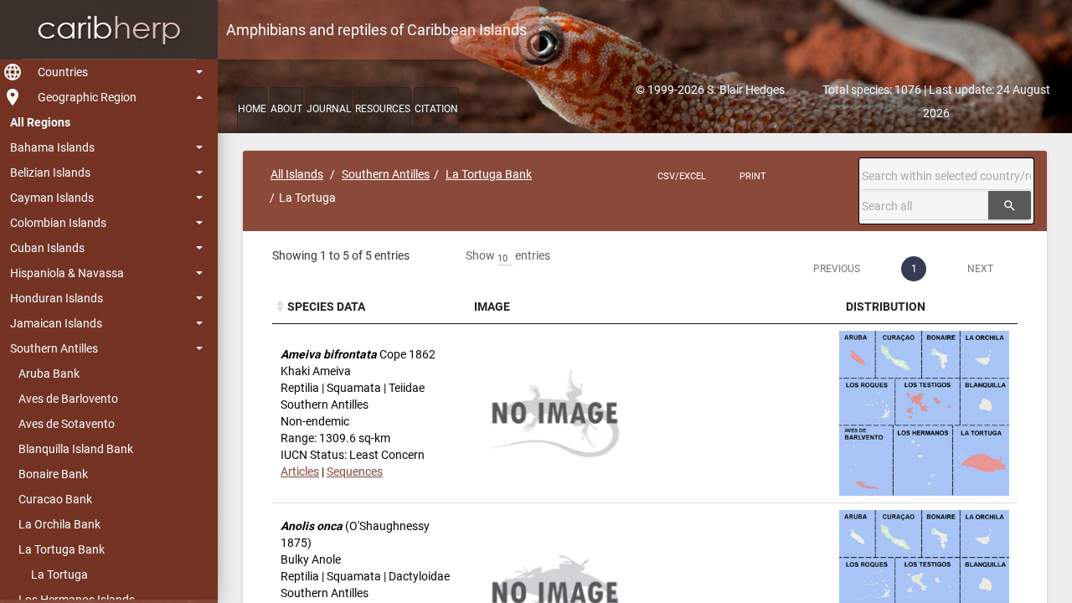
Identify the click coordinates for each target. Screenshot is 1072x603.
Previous (836, 269)
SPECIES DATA (326, 306)
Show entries (508, 255)
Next (980, 269)
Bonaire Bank (53, 474)
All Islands (297, 174)
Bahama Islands (52, 147)
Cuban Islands (47, 248)
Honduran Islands (56, 298)
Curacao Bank (55, 499)
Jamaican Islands (56, 323)
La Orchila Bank (59, 524)
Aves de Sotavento (66, 423)
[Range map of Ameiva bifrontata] (924, 414)
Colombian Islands (58, 222)
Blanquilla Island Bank (75, 449)
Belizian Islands (50, 172)
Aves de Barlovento (68, 398)
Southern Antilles (54, 348)
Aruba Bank (49, 373)
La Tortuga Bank (61, 549)
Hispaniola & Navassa (67, 273)
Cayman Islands (52, 197)
